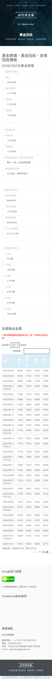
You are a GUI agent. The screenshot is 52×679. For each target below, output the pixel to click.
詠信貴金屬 (26, 15)
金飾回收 (9, 146)
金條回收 (9, 135)
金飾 (7, 77)
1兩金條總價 (10, 206)
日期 (5, 361)
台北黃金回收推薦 (10, 677)
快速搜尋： (18, 351)
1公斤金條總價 (11, 229)
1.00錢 (8, 309)
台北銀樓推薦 (26, 677)
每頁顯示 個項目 (14, 345)
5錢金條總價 (10, 195)
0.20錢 (8, 276)
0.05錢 (8, 254)
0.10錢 (8, 265)
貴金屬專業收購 (12, 168)
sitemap (46, 677)
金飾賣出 (19, 361)
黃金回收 (37, 677)
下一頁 (45, 552)
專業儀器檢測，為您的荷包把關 (19, 157)
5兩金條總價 (10, 218)
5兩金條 (8, 110)
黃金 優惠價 (10, 88)
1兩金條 (8, 99)
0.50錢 (8, 298)
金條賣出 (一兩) (28, 361)
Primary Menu (27, 24)
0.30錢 (8, 287)
